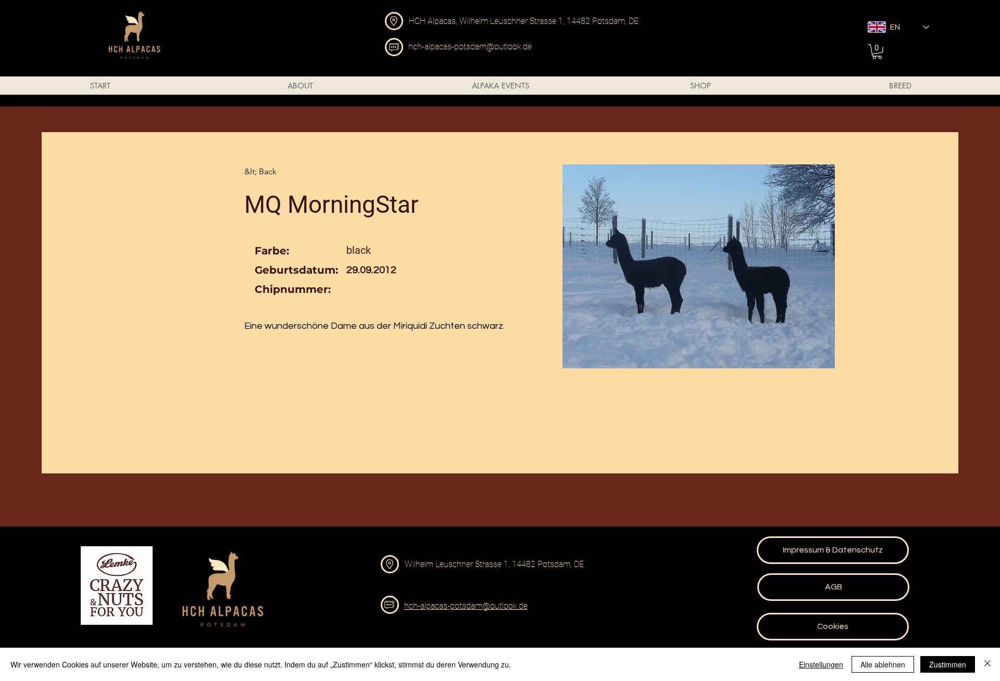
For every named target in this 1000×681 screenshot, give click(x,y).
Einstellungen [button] (821, 664)
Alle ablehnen (882, 664)
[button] (877, 51)
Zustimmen (947, 664)
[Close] (987, 664)
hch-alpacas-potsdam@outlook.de (470, 47)
